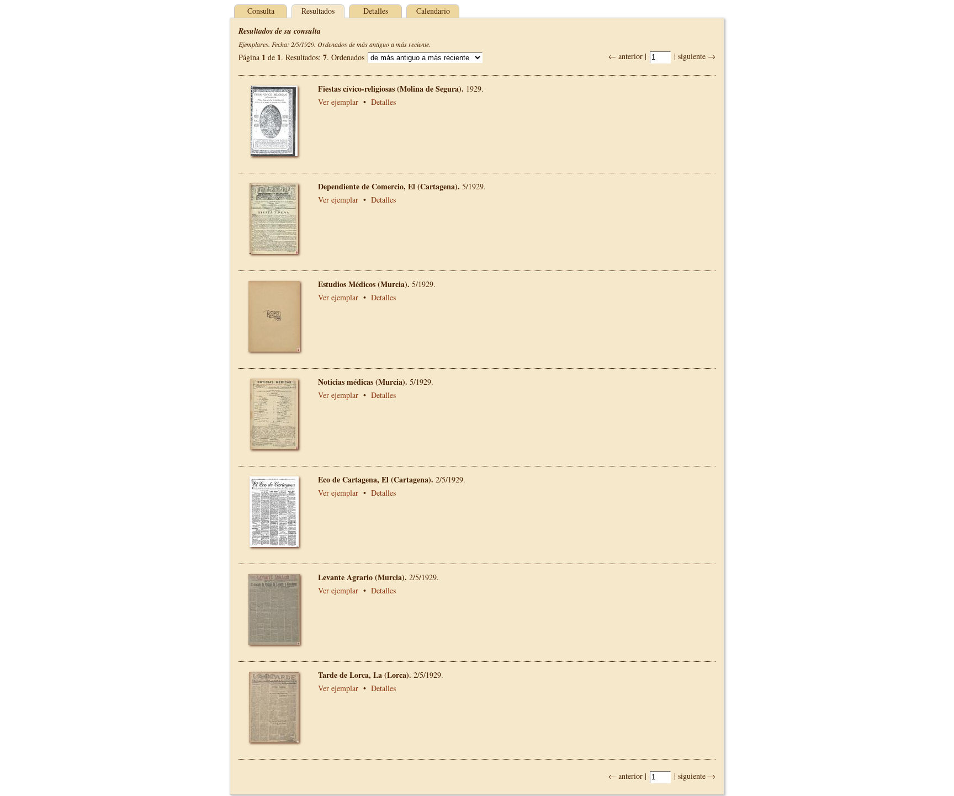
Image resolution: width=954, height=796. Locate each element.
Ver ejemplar (338, 102)
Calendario (433, 11)
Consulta (260, 11)
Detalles (375, 11)
